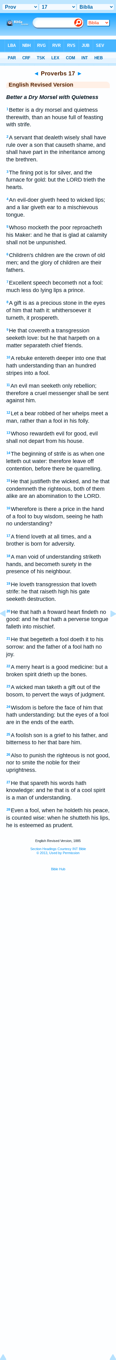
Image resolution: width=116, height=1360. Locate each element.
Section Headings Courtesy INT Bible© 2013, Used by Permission (58, 851)
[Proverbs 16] (7, 627)
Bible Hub (58, 869)
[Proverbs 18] (108, 627)
